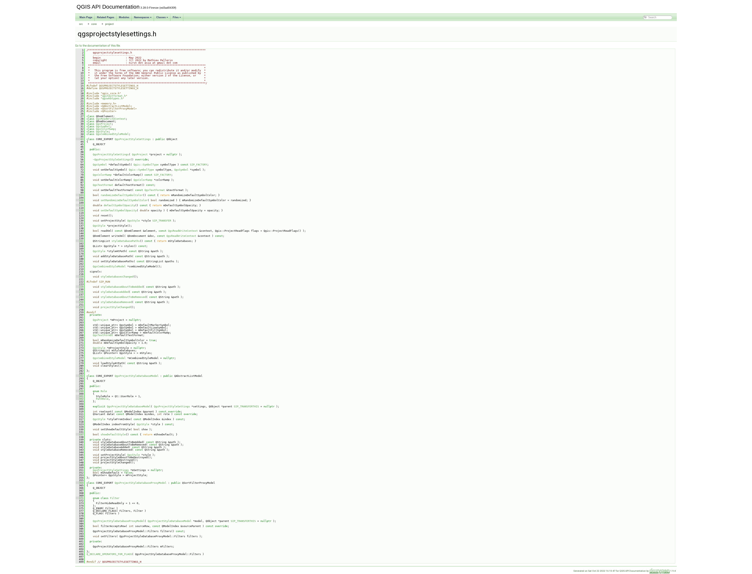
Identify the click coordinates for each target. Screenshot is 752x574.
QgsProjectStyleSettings (133, 139)
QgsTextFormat (103, 184)
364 (80, 482)
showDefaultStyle (113, 434)
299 (80, 391)
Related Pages (105, 17)
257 (80, 307)
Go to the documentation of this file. (98, 45)
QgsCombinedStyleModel (112, 134)
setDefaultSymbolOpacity (119, 210)
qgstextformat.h (114, 95)
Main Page (86, 17)
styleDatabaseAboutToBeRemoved (123, 297)
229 (80, 286)
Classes (161, 17)
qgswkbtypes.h (112, 98)
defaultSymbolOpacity (119, 205)
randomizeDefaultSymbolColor (122, 195)
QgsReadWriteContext (111, 118)
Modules (124, 17)
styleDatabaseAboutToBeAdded (122, 286)
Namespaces (141, 17)
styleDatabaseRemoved (116, 302)
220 (80, 276)
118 (80, 210)
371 (80, 498)
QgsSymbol (103, 126)
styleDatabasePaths (126, 241)
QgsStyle (102, 131)
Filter (114, 498)
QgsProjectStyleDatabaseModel (137, 375)
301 (80, 396)
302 (80, 398)
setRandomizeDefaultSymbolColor (124, 200)
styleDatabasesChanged (117, 276)
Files (176, 17)
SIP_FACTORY (198, 164)
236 (80, 291)
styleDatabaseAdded (115, 291)
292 (80, 375)
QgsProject (104, 123)
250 (80, 302)
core (94, 23)
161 (80, 241)
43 (80, 139)
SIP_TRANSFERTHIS (246, 406)
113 (80, 205)
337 (80, 434)
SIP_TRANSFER (161, 220)
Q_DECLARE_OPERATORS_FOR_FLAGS (109, 554)
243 (80, 297)
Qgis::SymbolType (146, 164)
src (81, 23)
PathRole (102, 398)
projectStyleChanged (115, 307)
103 (80, 195)
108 (80, 200)
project (109, 23)
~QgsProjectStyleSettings (111, 159)
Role (104, 391)
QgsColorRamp (105, 128)
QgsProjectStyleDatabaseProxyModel (140, 482)
